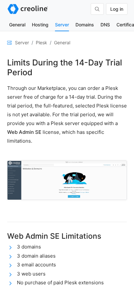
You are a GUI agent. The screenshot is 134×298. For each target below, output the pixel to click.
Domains (84, 24)
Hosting (40, 24)
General (17, 24)
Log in (116, 9)
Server (62, 24)
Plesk (41, 42)
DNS (105, 24)
